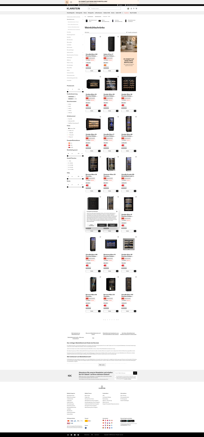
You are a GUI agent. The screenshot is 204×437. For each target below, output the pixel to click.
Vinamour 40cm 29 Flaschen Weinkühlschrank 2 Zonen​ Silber (110, 175)
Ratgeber (120, 5)
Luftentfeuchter (70, 398)
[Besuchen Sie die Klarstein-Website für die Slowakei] (107, 423)
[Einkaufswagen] (136, 8)
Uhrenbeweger (70, 65)
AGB (92, 434)
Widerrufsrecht (106, 402)
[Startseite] (86, 16)
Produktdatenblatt (88, 66)
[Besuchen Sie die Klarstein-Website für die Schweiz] (107, 420)
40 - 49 (70, 167)
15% (69, 106)
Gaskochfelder (70, 414)
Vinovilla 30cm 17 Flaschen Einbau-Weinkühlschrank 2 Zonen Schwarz (110, 135)
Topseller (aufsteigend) (132, 32)
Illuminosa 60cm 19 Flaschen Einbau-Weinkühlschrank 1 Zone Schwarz (109, 255)
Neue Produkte (133, 12)
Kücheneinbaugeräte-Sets (72, 77)
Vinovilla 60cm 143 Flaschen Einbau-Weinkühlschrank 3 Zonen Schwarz (127, 295)
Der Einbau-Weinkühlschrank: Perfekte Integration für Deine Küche (128, 334)
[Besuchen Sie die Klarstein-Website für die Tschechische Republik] (109, 423)
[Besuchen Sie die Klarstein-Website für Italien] (111, 420)
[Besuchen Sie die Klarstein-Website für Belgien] (103, 427)
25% (70, 112)
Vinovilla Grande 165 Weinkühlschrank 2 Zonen (127, 175)
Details (91, 70)
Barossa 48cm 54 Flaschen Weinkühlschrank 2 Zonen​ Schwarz (92, 295)
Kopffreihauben (70, 402)
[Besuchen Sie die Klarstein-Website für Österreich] (105, 420)
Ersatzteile (69, 80)
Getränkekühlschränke (71, 407)
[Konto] (131, 8)
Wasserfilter (69, 67)
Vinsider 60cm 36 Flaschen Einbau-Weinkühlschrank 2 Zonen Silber (127, 255)
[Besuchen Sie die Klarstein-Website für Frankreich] (109, 420)
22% (69, 110)
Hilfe (103, 395)
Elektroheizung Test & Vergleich (91, 407)
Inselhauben (69, 400)
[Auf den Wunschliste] (100, 36)
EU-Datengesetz (123, 398)
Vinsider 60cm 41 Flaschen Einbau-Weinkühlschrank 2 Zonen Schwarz (127, 215)
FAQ (93, 338)
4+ (75, 98)
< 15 (69, 160)
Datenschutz (86, 434)
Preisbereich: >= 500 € (106, 16)
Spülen (68, 70)
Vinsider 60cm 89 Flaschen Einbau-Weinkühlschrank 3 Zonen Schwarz (127, 135)
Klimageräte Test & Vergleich (91, 405)
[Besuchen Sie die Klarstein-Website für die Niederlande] (105, 427)
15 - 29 (70, 163)
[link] (93, 44)
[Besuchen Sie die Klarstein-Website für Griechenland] (111, 427)
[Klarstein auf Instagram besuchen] (68, 434)
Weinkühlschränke (70, 19)
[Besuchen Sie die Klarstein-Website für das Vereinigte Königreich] (105, 423)
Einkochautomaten (70, 75)
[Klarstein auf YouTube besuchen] (75, 434)
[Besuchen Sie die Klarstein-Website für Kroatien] (105, 425)
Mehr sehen (102, 364)
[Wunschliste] (133, 8)
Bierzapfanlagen (70, 49)
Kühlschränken (92, 359)
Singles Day (87, 397)
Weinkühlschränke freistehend (74, 29)
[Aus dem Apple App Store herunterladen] (123, 421)
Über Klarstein (123, 395)
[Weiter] (138, 13)
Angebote (126, 12)
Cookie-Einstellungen (124, 400)
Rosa (71, 136)
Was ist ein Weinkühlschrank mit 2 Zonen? (93, 334)
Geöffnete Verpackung (73, 123)
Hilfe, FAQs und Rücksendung (132, 5)
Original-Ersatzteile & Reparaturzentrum (111, 403)
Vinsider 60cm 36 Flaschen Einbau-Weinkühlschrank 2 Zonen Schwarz (110, 95)
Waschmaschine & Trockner (72, 55)
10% (69, 104)
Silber (71, 130)
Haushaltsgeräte (90, 16)
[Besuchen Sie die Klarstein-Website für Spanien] (103, 423)
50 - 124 (70, 169)
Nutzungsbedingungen (123, 425)
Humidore (69, 32)
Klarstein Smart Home (89, 398)
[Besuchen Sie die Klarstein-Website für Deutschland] (103, 420)
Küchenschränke (70, 72)
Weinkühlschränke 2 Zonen (73, 21)
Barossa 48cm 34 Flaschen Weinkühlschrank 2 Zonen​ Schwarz (110, 295)
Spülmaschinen (70, 52)
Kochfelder (69, 44)
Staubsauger (69, 57)
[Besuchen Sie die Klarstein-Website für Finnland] (111, 425)
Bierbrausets (69, 47)
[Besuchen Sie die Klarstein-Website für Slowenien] (109, 427)
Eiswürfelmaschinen (71, 405)
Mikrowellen (69, 42)
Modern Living (70, 62)
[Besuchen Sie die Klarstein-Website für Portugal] (107, 427)
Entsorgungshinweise (124, 397)
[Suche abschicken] (89, 8)
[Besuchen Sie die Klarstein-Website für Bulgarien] (109, 425)
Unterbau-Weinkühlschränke (73, 27)
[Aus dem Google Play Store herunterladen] (130, 421)
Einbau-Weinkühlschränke (73, 24)
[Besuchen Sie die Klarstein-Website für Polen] (103, 425)
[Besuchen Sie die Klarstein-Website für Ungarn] (111, 423)
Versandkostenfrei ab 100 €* (84, 5)
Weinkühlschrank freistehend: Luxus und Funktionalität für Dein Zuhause (111, 334)
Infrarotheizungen (70, 403)
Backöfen (69, 37)
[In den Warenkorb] (99, 71)
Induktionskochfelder (71, 412)
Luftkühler (69, 409)
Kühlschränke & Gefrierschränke (73, 16)
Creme (71, 134)
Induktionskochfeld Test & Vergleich (92, 403)
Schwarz (72, 128)
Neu (70, 118)
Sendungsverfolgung (107, 397)
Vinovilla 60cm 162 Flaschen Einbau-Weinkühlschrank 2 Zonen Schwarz (92, 55)
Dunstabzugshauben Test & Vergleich (92, 402)
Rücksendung (105, 398)
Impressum (97, 434)
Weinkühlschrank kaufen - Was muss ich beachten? (76, 338)
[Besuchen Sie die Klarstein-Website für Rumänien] (107, 425)
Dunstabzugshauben (71, 34)
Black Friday (87, 395)
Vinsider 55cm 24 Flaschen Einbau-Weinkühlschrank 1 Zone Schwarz (91, 135)
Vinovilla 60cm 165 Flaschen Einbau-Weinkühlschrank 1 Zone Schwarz (91, 255)
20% (69, 108)
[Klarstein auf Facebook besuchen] (71, 434)
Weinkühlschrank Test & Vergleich (91, 400)
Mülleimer (69, 60)
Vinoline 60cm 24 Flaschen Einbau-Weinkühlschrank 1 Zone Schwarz (91, 95)
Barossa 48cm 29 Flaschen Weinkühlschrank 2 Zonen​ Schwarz (92, 175)
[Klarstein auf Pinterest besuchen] (78, 434)
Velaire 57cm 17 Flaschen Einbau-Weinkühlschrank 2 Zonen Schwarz (110, 55)
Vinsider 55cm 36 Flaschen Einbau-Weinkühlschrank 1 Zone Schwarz (127, 95)
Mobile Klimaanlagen (71, 397)
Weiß (71, 132)
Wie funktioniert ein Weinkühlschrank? (75, 334)
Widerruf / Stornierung (107, 400)
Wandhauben (69, 410)
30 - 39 (70, 165)
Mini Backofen (70, 39)
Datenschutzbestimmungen (125, 424)
